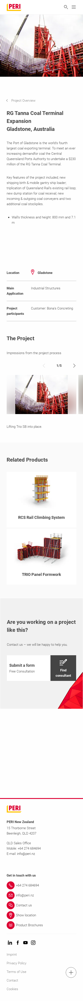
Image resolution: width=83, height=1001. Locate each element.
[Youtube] (25, 943)
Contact (12, 980)
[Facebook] (17, 943)
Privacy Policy (16, 963)
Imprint (12, 955)
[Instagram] (33, 943)
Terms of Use (16, 972)
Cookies (12, 989)
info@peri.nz (26, 854)
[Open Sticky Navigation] (71, 972)
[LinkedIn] (10, 943)
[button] (24, 100)
